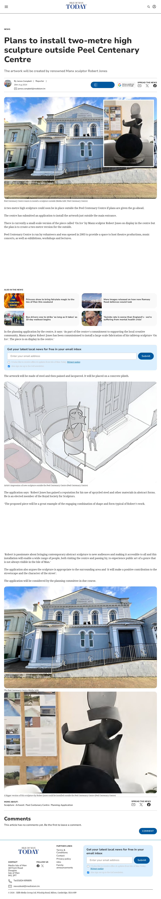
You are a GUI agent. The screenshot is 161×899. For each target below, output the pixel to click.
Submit (146, 356)
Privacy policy (63, 858)
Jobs (58, 861)
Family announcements (64, 866)
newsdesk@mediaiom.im (27, 886)
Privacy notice (73, 362)
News (7, 29)
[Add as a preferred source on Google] (126, 85)
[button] (6, 7)
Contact (60, 855)
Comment (148, 831)
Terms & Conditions (62, 851)
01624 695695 (24, 880)
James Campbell (24, 81)
